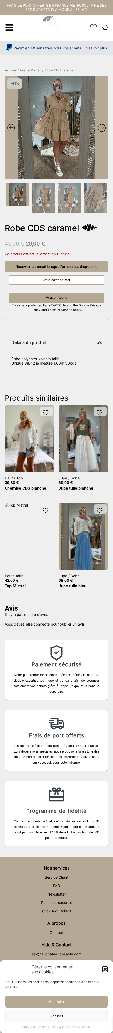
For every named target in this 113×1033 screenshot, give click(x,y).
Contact (56, 932)
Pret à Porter (30, 70)
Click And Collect (56, 911)
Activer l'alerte (56, 297)
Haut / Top (14, 478)
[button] (105, 969)
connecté (42, 624)
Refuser (56, 1016)
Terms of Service (60, 310)
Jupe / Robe (69, 478)
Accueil (11, 70)
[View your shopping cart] (105, 29)
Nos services (56, 868)
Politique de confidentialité (71, 1027)
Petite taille (14, 576)
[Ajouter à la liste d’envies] (46, 412)
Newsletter (56, 894)
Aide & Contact (57, 944)
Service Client (56, 877)
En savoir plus (95, 48)
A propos (56, 923)
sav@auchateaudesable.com (56, 954)
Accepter (56, 1001)
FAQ (56, 885)
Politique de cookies (34, 1027)
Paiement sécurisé (56, 902)
